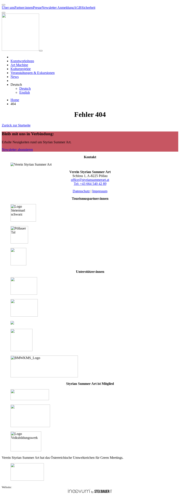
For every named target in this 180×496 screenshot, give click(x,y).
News (15, 77)
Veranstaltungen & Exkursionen (33, 73)
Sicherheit (88, 7)
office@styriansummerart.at (90, 180)
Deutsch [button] (16, 84)
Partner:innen (23, 7)
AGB (77, 7)
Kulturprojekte (21, 69)
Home (15, 100)
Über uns (8, 7)
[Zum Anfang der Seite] (3, 4)
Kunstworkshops (22, 61)
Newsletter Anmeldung (58, 7)
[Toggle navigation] (41, 50)
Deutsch (25, 88)
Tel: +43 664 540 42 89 (90, 184)
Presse (37, 7)
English (24, 92)
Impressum (99, 191)
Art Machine (19, 65)
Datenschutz (81, 191)
